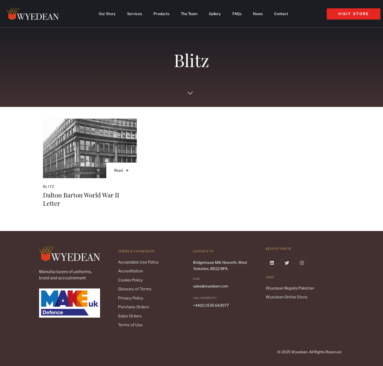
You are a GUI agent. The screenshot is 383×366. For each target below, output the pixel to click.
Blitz (48, 186)
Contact (281, 13)
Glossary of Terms (134, 289)
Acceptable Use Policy (138, 262)
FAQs (237, 13)
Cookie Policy (130, 280)
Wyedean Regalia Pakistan (290, 288)
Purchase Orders (133, 307)
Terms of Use (130, 325)
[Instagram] (302, 263)
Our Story (107, 13)
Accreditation (130, 271)
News (258, 13)
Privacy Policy (130, 298)
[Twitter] (287, 263)
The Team (189, 13)
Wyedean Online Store (286, 297)
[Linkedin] (272, 263)
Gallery (215, 13)
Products (161, 13)
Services (134, 13)
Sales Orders (130, 316)
